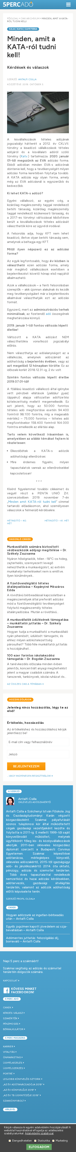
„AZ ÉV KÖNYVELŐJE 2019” (18, 1090)
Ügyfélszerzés (13, 1068)
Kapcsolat (10, 980)
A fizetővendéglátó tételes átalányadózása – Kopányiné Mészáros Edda (35, 587)
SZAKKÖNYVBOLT (13, 1100)
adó (48, 314)
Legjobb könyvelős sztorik (22, 1079)
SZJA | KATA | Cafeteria (23, 29)
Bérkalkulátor (13, 1029)
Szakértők (10, 1018)
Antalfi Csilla (27, 79)
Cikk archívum (30, 18)
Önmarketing (12, 1057)
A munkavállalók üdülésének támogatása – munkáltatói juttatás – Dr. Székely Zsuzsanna (38, 623)
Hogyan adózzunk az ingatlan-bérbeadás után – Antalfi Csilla (35, 917)
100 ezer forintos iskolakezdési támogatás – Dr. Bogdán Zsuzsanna (33, 657)
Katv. (24, 156)
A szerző (14, 791)
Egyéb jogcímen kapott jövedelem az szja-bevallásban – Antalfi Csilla (36, 928)
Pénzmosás (10, 1023)
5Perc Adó (18, 4)
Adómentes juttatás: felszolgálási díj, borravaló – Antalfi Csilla (32, 939)
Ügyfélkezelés (12, 1062)
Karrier (8, 1046)
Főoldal (12, 18)
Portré (8, 1073)
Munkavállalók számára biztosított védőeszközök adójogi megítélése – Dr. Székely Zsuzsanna (37, 550)
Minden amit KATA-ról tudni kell (32, 502)
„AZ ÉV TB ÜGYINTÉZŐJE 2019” (21, 1095)
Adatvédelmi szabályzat (39, 1133)
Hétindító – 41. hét (57, 520)
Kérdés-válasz (13, 1013)
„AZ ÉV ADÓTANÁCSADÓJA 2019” (23, 1084)
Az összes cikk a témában (24, 684)
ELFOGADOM (39, 1147)
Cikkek (12, 907)
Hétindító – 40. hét (17, 522)
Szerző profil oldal (19, 898)
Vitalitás (9, 1052)
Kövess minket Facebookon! (23, 990)
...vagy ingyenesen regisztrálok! (29, 775)
